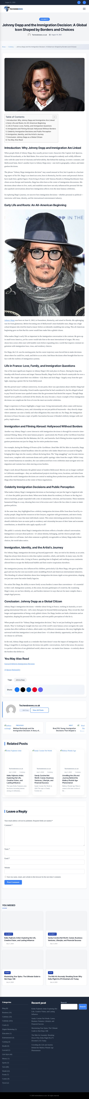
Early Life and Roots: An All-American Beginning (26, 123)
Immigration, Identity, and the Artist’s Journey (25, 134)
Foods (4, 1074)
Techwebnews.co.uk (39, 35)
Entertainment (7, 1038)
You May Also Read (15, 140)
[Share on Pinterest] (34, 689)
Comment (8, 825)
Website (7, 868)
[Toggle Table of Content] (53, 117)
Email (7, 858)
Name (7, 849)
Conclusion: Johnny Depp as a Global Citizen (24, 137)
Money (4, 1059)
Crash (4, 1025)
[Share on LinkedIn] (28, 689)
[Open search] (79, 2)
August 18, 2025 (56, 35)
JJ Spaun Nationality (12, 670)
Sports (4, 1063)
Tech (50, 972)
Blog (4, 1008)
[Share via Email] (40, 689)
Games (7, 972)
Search (64, 1002)
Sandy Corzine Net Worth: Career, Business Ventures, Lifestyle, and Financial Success (43, 1021)
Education (5, 1033)
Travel (4, 1083)
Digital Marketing (8, 1029)
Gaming (5, 1042)
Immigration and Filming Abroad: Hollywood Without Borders (31, 129)
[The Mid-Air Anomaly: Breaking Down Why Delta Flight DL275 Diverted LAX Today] (66, 959)
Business (5, 1012)
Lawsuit (5, 1050)
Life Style (5, 1054)
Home (4, 47)
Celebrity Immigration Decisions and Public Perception (29, 131)
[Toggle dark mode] (84, 2)
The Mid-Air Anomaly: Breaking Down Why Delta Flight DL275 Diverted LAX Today (42, 1038)
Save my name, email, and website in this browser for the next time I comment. (34, 877)
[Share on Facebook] (17, 689)
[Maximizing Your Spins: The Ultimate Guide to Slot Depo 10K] (22, 959)
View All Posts (38, 710)
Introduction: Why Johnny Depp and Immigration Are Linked (31, 120)
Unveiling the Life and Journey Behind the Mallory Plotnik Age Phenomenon (42, 1047)
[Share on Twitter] (23, 689)
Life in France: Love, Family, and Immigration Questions (29, 126)
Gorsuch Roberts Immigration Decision (19, 664)
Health (4, 1046)
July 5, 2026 (10, 943)
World (4, 1071)
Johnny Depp (9, 320)
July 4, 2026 (10, 982)
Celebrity (44, 19)
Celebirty (5, 1017)
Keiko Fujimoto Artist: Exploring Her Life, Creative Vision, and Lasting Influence (44, 1011)
